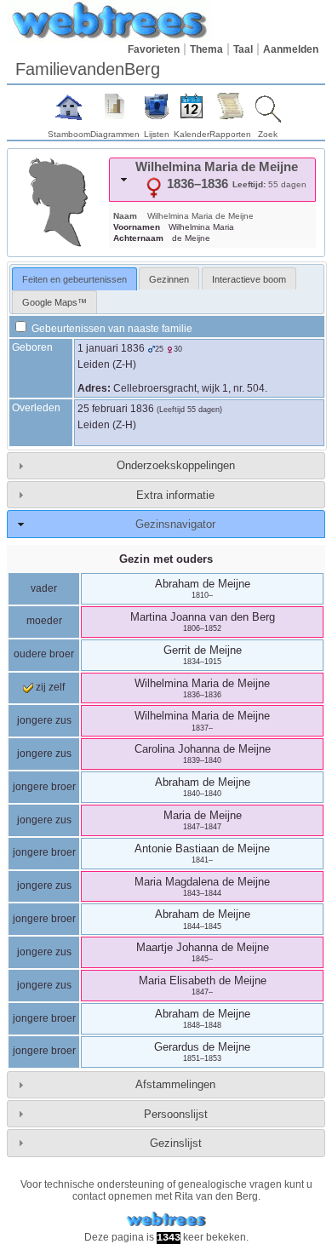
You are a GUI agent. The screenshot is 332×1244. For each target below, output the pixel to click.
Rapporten (230, 134)
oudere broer (44, 654)
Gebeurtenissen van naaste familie (110, 329)
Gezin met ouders (166, 559)
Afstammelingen (175, 1084)
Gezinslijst (176, 1143)
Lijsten (156, 134)
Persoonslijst (176, 1114)
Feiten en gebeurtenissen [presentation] (74, 279)
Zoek (268, 134)
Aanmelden (290, 49)
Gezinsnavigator (175, 524)
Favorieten (154, 49)
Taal (243, 49)
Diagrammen (115, 134)
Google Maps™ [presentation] (54, 302)
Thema (206, 49)
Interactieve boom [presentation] (249, 279)
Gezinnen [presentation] (169, 279)
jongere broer (44, 787)
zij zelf (49, 687)
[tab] (212, 180)
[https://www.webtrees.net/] (166, 1220)
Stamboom (69, 134)
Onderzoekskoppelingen (176, 465)
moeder (44, 621)
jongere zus (44, 720)
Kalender (191, 134)
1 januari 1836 (111, 348)
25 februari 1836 (115, 409)
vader (44, 588)
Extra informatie (175, 495)
